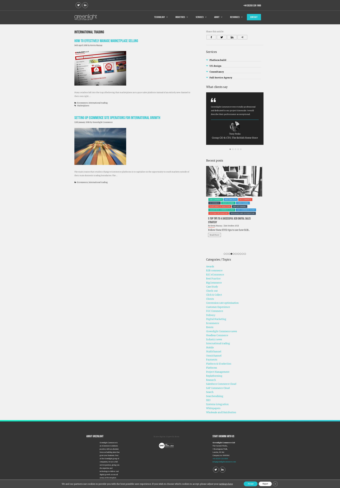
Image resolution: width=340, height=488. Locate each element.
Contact (254, 17)
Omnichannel (213, 355)
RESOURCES (235, 17)
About (217, 17)
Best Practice (241, 199)
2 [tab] (227, 254)
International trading (98, 103)
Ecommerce (82, 103)
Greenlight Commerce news (234, 203)
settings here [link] (226, 484)
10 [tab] (245, 254)
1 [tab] (225, 254)
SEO (208, 400)
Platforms (211, 367)
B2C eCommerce (226, 199)
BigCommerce (214, 282)
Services (200, 17)
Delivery (253, 199)
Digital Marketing (216, 319)
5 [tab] (234, 254)
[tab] (235, 60)
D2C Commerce (214, 311)
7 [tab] (238, 254)
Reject (265, 484)
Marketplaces (83, 106)
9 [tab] (243, 254)
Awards (213, 199)
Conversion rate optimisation (222, 302)
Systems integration (217, 404)
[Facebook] (211, 37)
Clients (210, 298)
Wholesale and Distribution (221, 412)
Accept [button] (251, 484)
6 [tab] (236, 254)
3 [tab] (229, 254)
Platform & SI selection (218, 363)
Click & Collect (214, 294)
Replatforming (214, 375)
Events (209, 327)
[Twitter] (78, 5)
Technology (159, 17)
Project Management (217, 371)
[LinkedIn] (85, 5)
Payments (211, 359)
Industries (180, 17)
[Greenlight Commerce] (85, 17)
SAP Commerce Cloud (219, 206)
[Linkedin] (232, 37)
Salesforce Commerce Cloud (221, 384)
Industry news (214, 339)
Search (209, 392)
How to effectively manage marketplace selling (106, 41)
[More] (242, 37)
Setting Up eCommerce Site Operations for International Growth (117, 117)
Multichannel (213, 351)
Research (211, 380)
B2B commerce (214, 270)
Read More (215, 231)
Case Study (212, 286)
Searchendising (214, 396)
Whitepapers (213, 408)
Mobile (210, 347)
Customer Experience (218, 307)
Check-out (212, 290)
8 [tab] (240, 254)
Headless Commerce (217, 335)
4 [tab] (231, 254)
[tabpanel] (235, 201)
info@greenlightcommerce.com (224, 462)
